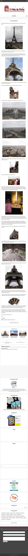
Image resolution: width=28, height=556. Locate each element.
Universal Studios (8, 519)
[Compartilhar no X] (3, 318)
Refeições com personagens (19, 517)
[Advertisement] (14, 372)
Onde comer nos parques (12, 517)
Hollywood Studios (19, 514)
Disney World (7, 514)
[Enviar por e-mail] (1, 318)
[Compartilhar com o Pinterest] (4, 318)
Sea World (25, 517)
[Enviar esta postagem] (3, 317)
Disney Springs (3, 514)
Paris (14, 319)
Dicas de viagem (4, 319)
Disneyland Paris (12, 514)
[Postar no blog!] (2, 318)
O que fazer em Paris (10, 319)
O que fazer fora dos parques (5, 517)
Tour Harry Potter (4, 519)
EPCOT (15, 514)
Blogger (16, 522)
